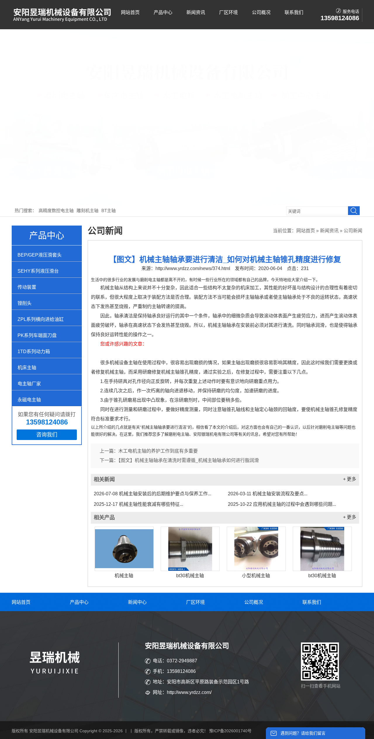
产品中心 (163, 12)
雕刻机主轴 (87, 210)
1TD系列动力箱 (34, 351)
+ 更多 (349, 479)
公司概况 (261, 12)
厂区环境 (228, 12)
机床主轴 (27, 367)
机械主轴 (124, 575)
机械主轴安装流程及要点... (267, 493)
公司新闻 (353, 230)
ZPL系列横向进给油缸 (41, 319)
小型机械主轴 (256, 575)
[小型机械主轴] (256, 549)
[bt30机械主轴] (190, 549)
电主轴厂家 (29, 383)
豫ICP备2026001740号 (230, 730)
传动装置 (27, 287)
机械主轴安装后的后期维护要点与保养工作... (152, 493)
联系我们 (294, 12)
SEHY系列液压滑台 (38, 271)
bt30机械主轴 (190, 575)
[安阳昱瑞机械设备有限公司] (63, 20)
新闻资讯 (195, 12)
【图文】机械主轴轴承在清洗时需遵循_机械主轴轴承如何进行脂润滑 (188, 460)
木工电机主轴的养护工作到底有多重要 (158, 450)
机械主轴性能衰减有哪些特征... (138, 504)
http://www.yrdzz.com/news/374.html (192, 268)
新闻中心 (137, 602)
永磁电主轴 (29, 399)
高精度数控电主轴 (56, 210)
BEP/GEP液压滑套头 (40, 254)
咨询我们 (46, 435)
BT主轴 (108, 210)
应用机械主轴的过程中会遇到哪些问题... (282, 504)
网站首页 (130, 12)
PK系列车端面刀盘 (37, 335)
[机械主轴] (124, 549)
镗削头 (25, 303)
